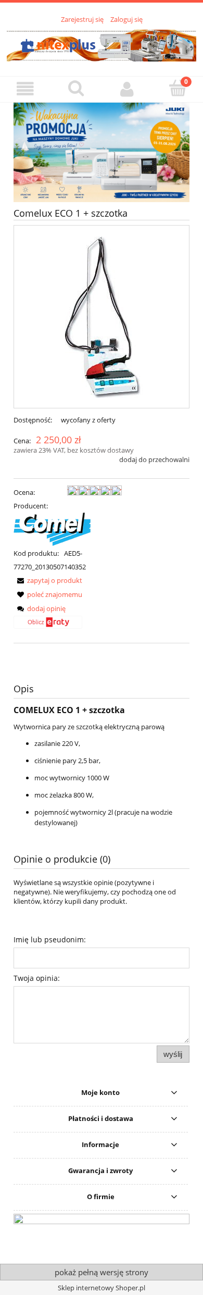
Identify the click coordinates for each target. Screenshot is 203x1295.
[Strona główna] (101, 44)
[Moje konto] (127, 89)
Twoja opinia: (37, 978)
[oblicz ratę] (48, 626)
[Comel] (52, 528)
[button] (25, 89)
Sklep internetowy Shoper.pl (101, 1287)
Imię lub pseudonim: (50, 939)
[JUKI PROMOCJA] (101, 151)
